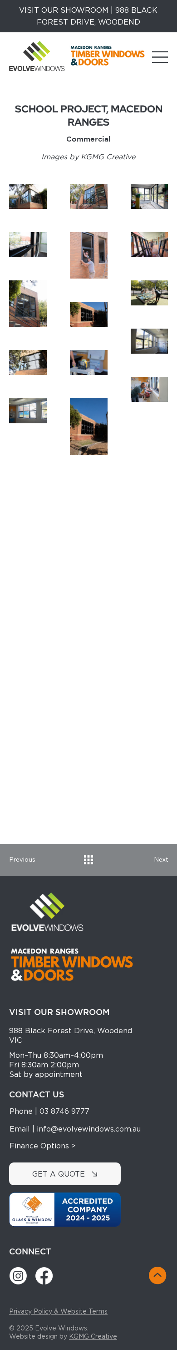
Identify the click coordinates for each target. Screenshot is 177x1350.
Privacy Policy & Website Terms (58, 1311)
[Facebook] (44, 1275)
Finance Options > (43, 1146)
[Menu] (160, 57)
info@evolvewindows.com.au (89, 1129)
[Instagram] (18, 1275)
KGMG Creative (93, 1336)
